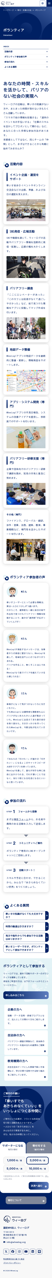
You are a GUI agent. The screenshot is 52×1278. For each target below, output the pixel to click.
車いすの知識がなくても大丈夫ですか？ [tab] (24, 915)
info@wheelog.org (16, 1242)
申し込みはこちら (15, 995)
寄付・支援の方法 (24, 10)
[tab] (13, 1147)
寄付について (15, 1200)
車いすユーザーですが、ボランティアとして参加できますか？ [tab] (24, 948)
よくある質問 (10, 67)
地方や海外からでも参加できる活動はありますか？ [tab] (24, 937)
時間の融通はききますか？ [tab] (20, 926)
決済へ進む (37, 1186)
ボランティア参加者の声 (15, 57)
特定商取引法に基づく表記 (13, 1259)
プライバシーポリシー (12, 1263)
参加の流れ (9, 62)
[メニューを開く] (49, 3)
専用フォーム (21, 819)
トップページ (8, 10)
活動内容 (8, 52)
